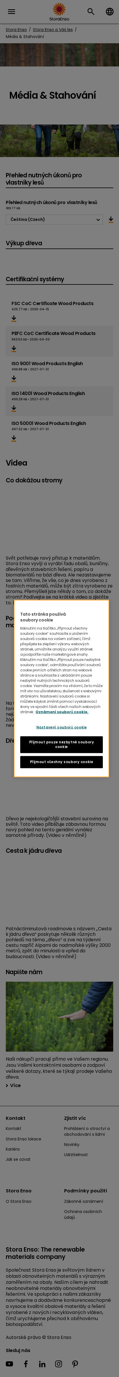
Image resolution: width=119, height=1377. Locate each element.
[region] (61, 688)
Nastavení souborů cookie (61, 727)
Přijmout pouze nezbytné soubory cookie (61, 744)
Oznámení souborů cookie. (62, 711)
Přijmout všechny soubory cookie (61, 762)
